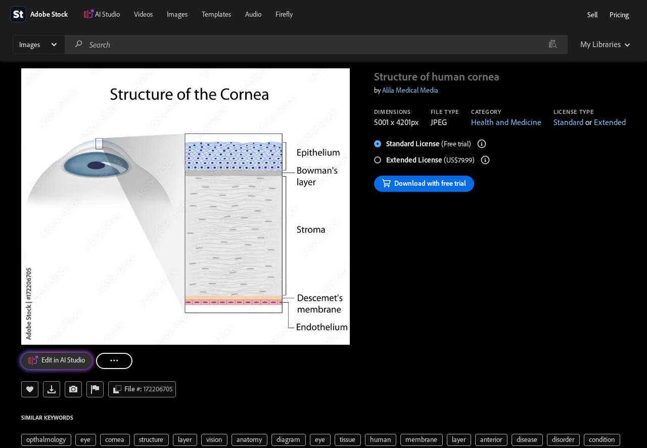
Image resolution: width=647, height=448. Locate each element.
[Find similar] (552, 44)
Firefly (284, 14)
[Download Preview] (51, 389)
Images (177, 14)
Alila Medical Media (410, 90)
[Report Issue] (95, 389)
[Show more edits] (114, 361)
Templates (216, 14)
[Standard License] (481, 144)
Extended (610, 122)
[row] (46, 440)
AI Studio (107, 14)
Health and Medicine (506, 122)
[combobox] (315, 44)
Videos (143, 14)
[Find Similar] (73, 389)
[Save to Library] (29, 389)
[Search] (78, 44)
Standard (568, 122)
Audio (253, 14)
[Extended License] (485, 160)
